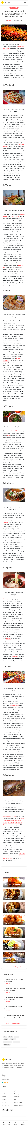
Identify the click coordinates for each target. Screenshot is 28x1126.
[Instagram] (3, 1110)
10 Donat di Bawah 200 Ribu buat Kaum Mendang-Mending (15, 1016)
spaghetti (15, 656)
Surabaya (16, 1096)
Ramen (8, 638)
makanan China (14, 705)
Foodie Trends (16, 1042)
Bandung (16, 1094)
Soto (16, 822)
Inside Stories (7, 1044)
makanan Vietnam (15, 431)
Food (5, 1036)
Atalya (9, 20)
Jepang (5, 599)
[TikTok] (7, 1110)
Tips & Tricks (12, 1039)
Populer (4, 1102)
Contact (22, 1119)
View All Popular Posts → (14, 1023)
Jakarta (16, 1091)
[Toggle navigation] (25, 2)
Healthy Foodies (7, 1042)
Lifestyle (10, 1036)
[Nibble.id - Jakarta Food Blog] (5, 2)
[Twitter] (11, 1110)
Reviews (6, 1039)
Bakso (20, 822)
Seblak (5, 822)
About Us (17, 1119)
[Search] (16, 2)
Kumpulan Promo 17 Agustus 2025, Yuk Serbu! (14, 1007)
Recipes (16, 1036)
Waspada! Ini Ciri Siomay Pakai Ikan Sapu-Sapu (14, 998)
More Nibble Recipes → (14, 967)
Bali (15, 1099)
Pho (8, 435)
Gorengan (11, 820)
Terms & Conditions (8, 1119)
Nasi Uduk (11, 822)
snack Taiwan (15, 216)
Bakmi (5, 825)
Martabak (18, 820)
